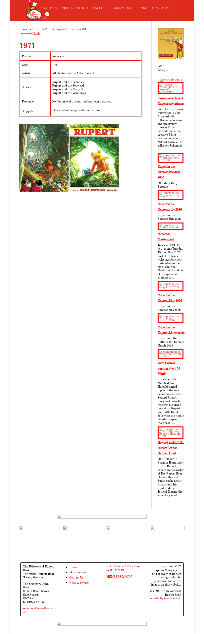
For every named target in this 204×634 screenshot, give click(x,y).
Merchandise (77, 572)
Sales (98, 8)
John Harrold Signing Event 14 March (169, 368)
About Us (48, 8)
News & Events (79, 583)
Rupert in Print (41, 29)
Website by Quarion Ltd (164, 598)
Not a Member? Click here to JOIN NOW (123, 568)
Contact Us (162, 8)
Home (30, 8)
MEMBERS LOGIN (119, 576)
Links (142, 8)
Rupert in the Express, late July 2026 (169, 172)
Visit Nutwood (75, 8)
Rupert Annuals (66, 29)
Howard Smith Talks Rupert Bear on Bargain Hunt (171, 448)
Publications (120, 8)
